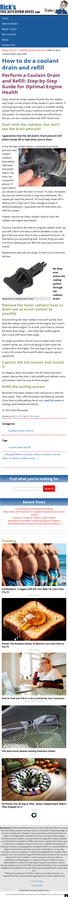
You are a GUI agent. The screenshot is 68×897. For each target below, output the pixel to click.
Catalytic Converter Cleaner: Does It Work (34, 517)
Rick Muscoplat (32, 416)
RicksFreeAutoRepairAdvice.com (25, 827)
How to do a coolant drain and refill (30, 64)
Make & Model (10, 23)
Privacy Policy (37, 881)
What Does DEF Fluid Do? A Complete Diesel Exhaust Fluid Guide (34, 513)
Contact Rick (8, 44)
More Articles (9, 34)
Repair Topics (9, 28)
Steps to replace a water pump (20, 458)
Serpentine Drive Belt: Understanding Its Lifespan (34, 520)
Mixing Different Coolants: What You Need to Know (31, 454)
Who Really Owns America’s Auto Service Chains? (34, 523)
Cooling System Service (21, 430)
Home (5, 18)
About (5, 39)
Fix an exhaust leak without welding (34, 508)
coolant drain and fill (19, 447)
